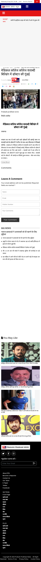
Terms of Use (12, 559)
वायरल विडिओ (17, 67)
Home (11, 67)
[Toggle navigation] (27, 7)
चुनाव (4, 519)
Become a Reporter (27, 1)
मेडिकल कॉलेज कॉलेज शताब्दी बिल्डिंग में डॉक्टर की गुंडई (19, 247)
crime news (5, 162)
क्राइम (4, 502)
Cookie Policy (35, 559)
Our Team (6, 480)
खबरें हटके (5, 497)
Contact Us (6, 478)
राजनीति (5, 514)
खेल (4, 512)
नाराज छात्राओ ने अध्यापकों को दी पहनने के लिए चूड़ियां (18, 238)
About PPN (6, 473)
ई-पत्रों (20, 1)
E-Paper (5, 483)
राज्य (4, 507)
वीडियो (4, 504)
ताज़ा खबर (5, 499)
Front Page (6, 495)
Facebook (6, 488)
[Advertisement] (20, 44)
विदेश (4, 509)
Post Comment (10, 220)
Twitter (5, 485)
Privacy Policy (23, 559)
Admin (9, 80)
